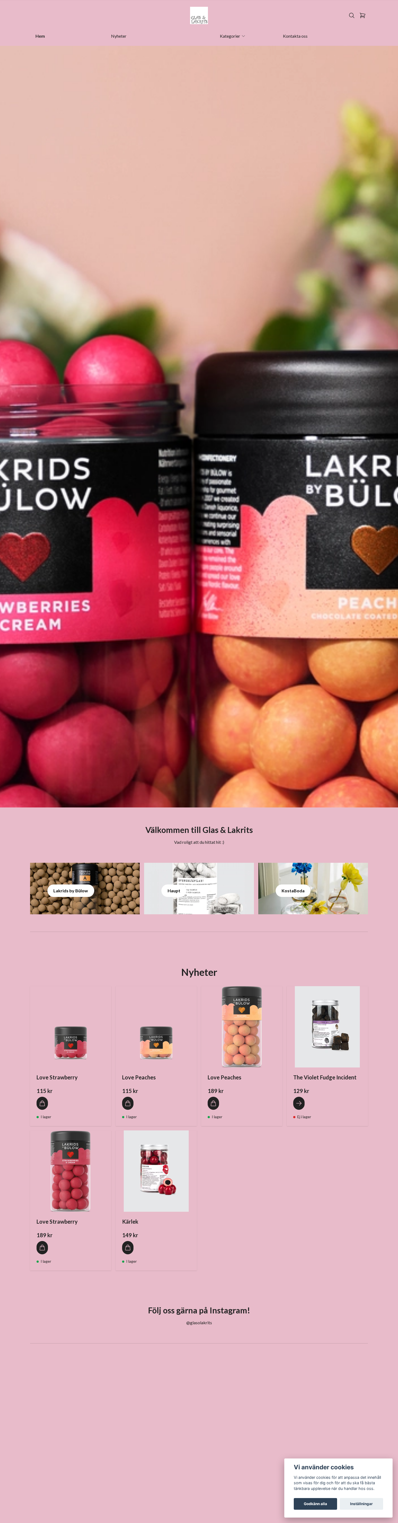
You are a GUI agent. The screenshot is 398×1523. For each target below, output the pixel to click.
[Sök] (351, 15)
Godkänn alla (315, 1504)
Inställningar (361, 1504)
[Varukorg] (362, 15)
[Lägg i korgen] (42, 1103)
